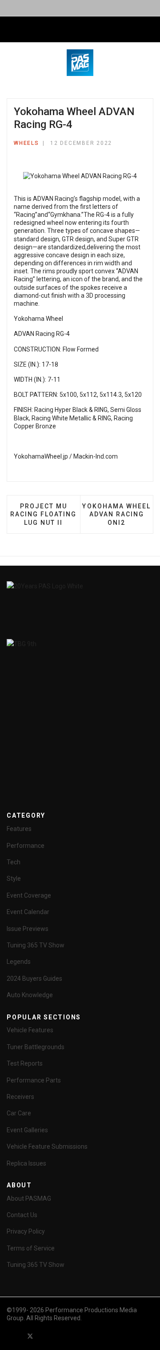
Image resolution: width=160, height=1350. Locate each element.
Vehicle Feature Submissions (47, 1146)
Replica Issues (26, 1163)
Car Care (19, 1113)
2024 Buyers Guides (34, 978)
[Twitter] (30, 1336)
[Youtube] (46, 1336)
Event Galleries (27, 1130)
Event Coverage (29, 895)
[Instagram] (78, 1336)
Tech (13, 862)
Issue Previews (27, 928)
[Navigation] (10, 29)
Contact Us (22, 1214)
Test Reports (25, 1063)
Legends (19, 961)
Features (19, 828)
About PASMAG (29, 1198)
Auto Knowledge (30, 995)
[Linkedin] (62, 1336)
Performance (25, 845)
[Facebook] (14, 1336)
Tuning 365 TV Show (35, 945)
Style (14, 878)
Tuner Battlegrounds (35, 1046)
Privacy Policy (26, 1231)
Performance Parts (34, 1080)
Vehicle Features (30, 1030)
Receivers (20, 1096)
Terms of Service (31, 1248)
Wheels (26, 143)
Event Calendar (28, 911)
